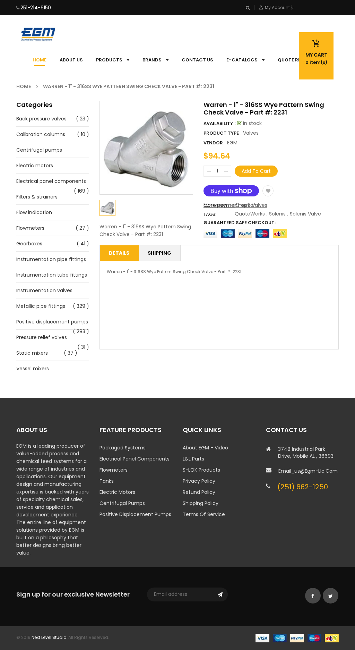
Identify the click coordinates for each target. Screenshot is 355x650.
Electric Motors (117, 492)
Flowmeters (30, 228)
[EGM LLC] (297, 637)
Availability (218, 123)
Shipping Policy (200, 503)
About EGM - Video (205, 447)
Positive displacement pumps (52, 321)
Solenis (277, 213)
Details (119, 253)
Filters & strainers (37, 196)
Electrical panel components (51, 181)
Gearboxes (29, 243)
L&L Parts (193, 458)
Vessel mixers (32, 368)
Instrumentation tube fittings (51, 274)
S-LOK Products (201, 469)
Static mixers (32, 352)
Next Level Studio (49, 637)
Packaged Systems (122, 447)
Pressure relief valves (41, 337)
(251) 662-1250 (302, 486)
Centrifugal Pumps (122, 503)
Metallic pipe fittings (40, 306)
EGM (232, 142)
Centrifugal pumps (39, 149)
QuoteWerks (250, 213)
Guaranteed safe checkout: (240, 222)
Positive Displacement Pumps (135, 514)
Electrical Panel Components (134, 458)
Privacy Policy (199, 481)
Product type (221, 133)
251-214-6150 (35, 7)
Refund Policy (199, 492)
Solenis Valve (305, 213)
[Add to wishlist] (268, 190)
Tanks (106, 481)
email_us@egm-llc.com (308, 470)
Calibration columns (40, 134)
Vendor (213, 143)
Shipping (159, 253)
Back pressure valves (41, 118)
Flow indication (34, 212)
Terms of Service (204, 514)
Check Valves (251, 205)
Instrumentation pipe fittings (51, 259)
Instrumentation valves (44, 290)
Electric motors (34, 165)
